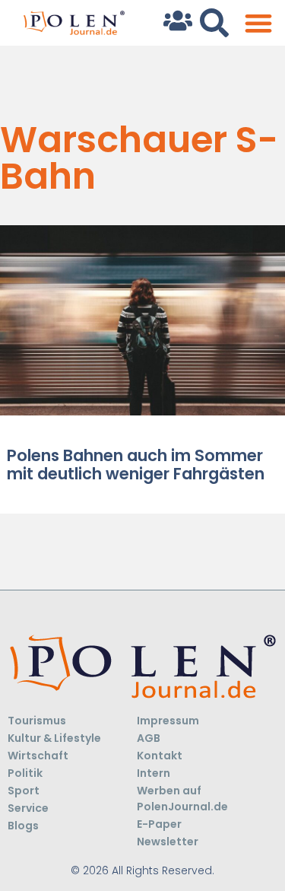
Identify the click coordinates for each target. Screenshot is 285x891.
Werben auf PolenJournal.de (182, 798)
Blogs (23, 825)
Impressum (168, 720)
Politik (25, 773)
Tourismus (37, 720)
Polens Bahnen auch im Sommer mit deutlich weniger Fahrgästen (135, 464)
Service (28, 808)
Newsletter (167, 841)
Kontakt (159, 755)
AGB (148, 738)
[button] (258, 23)
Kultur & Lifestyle (54, 738)
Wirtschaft (38, 755)
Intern (153, 773)
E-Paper (159, 824)
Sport (24, 790)
